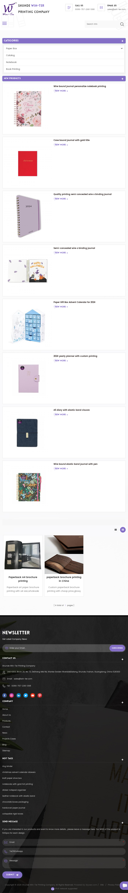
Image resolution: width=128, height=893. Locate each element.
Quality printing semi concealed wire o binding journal (83, 194)
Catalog (10, 55)
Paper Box (11, 48)
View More (60, 91)
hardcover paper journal (13, 807)
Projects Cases (9, 738)
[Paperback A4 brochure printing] (23, 554)
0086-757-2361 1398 (85, 9)
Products (6, 721)
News (4, 732)
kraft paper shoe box (12, 778)
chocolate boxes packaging (15, 802)
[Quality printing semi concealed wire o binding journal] (28, 216)
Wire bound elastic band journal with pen (76, 464)
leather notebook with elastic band (18, 796)
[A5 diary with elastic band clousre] (28, 432)
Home (5, 709)
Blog (4, 744)
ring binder (7, 766)
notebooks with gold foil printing (17, 784)
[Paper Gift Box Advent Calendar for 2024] (28, 324)
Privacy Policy (114, 884)
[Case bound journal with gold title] (28, 162)
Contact (6, 727)
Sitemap (6, 750)
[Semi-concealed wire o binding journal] (28, 270)
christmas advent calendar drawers (18, 772)
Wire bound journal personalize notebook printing (80, 86)
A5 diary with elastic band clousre (72, 410)
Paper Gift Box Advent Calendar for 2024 (74, 302)
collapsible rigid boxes (12, 813)
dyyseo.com (92, 884)
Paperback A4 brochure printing (23, 579)
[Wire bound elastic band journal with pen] (28, 486)
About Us (6, 715)
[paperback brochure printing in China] (64, 554)
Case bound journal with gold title (72, 140)
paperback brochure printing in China (64, 579)
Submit (10, 875)
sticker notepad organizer (14, 790)
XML (102, 884)
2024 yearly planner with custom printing (75, 356)
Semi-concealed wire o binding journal (74, 248)
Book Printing (13, 69)
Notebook (11, 62)
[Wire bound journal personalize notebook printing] (28, 108)
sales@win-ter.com (116, 9)
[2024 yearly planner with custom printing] (28, 378)
